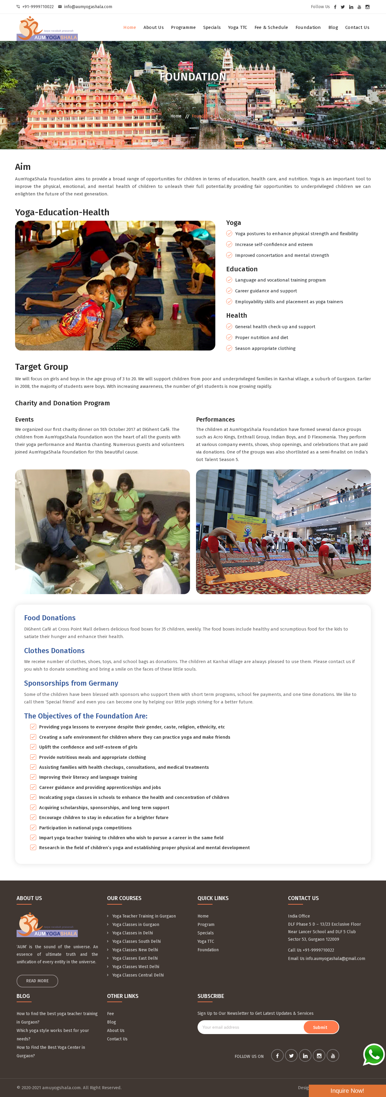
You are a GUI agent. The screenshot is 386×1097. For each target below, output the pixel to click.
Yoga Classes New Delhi (134, 949)
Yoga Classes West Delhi (135, 966)
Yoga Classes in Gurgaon (135, 924)
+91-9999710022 (38, 6)
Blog (333, 27)
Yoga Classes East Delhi (134, 958)
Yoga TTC (237, 27)
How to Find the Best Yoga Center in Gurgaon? (51, 1051)
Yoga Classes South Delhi (136, 941)
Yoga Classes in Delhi (132, 933)
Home (129, 27)
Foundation (308, 27)
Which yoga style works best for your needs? (53, 1035)
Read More (37, 980)
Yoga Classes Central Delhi (137, 975)
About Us (154, 27)
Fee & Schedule (271, 27)
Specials (212, 27)
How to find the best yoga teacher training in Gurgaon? (57, 1018)
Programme (183, 27)
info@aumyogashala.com (88, 6)
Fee (110, 1013)
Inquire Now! (347, 1090)
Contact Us (357, 27)
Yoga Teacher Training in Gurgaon (143, 916)
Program (206, 924)
